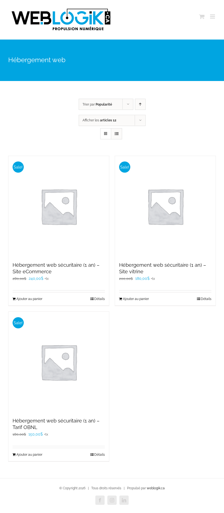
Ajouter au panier (29, 299)
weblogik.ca (156, 488)
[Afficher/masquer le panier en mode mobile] (202, 16)
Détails (99, 299)
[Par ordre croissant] (140, 104)
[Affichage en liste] (116, 133)
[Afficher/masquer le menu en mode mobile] (213, 16)
